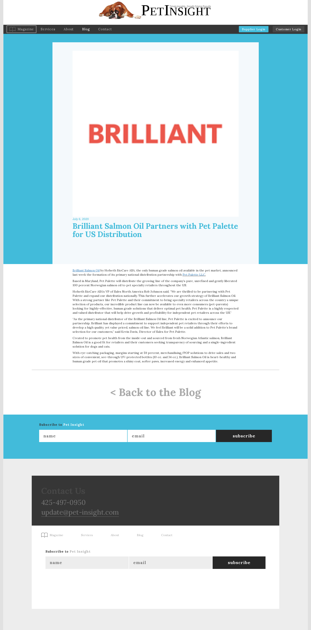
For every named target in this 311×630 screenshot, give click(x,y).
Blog (86, 29)
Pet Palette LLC (194, 275)
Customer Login (288, 29)
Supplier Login (253, 29)
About (69, 29)
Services (48, 29)
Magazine (26, 29)
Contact (105, 29)
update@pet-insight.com (80, 512)
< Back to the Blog (155, 392)
